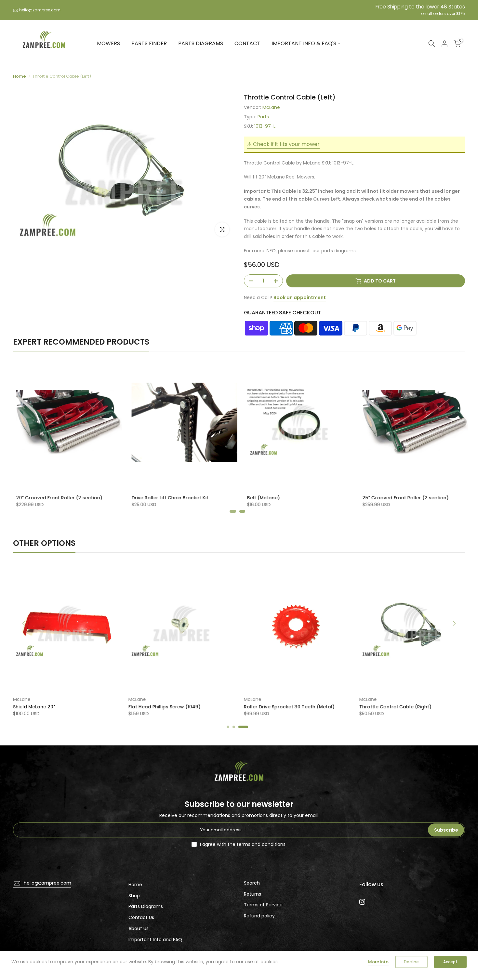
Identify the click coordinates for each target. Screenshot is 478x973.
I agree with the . (243, 844)
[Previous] (24, 421)
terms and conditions (261, 844)
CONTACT (247, 43)
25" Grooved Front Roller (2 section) (287, 497)
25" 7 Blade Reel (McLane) (390, 497)
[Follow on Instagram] (362, 902)
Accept (450, 962)
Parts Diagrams (145, 906)
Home (19, 76)
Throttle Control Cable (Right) (178, 706)
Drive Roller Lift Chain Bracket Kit (51, 497)
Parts (263, 116)
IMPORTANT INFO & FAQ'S (304, 43)
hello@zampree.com (39, 10)
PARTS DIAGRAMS (200, 43)
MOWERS (108, 43)
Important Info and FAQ (155, 939)
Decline (411, 962)
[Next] (453, 421)
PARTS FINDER (149, 43)
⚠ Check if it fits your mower (283, 144)
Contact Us (141, 917)
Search (252, 883)
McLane (271, 107)
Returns (252, 894)
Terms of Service (263, 904)
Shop (134, 895)
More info (378, 962)
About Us (138, 928)
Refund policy (259, 916)
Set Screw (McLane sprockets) (409, 706)
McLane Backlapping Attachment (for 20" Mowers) (307, 710)
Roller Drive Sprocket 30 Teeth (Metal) (72, 706)
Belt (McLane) (144, 497)
